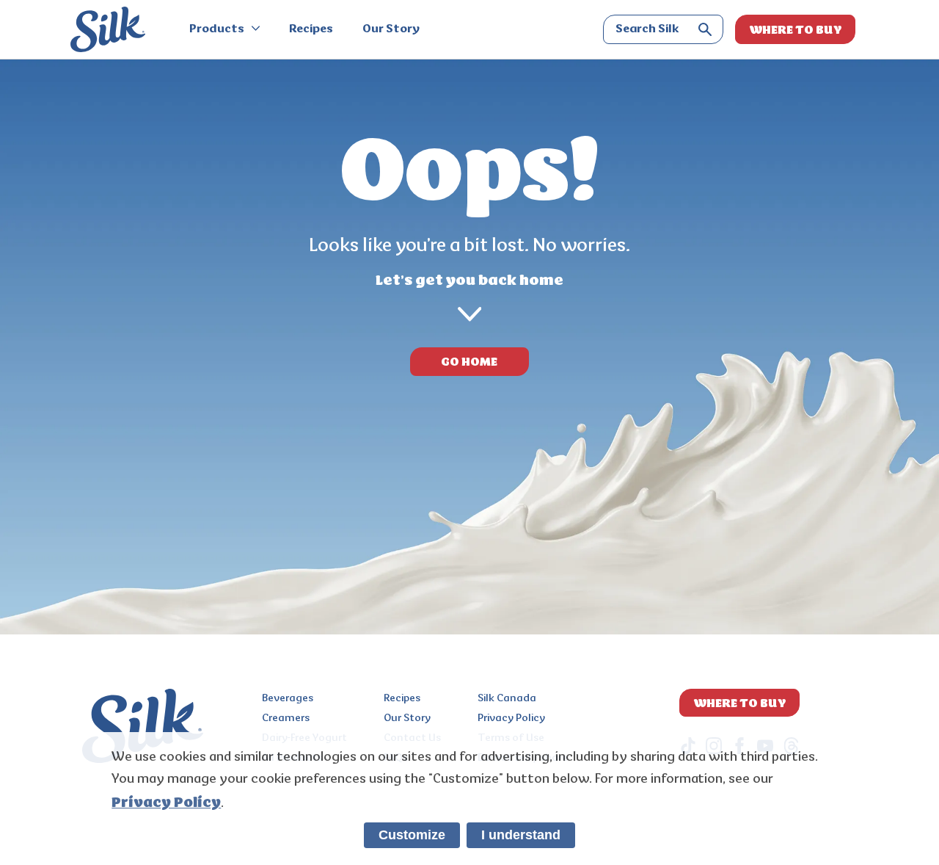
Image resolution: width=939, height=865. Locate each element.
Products (217, 29)
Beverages (287, 698)
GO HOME (469, 361)
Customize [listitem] (412, 835)
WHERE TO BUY (795, 30)
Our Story (391, 29)
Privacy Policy (511, 718)
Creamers (286, 718)
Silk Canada (507, 698)
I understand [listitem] (520, 835)
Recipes (311, 29)
